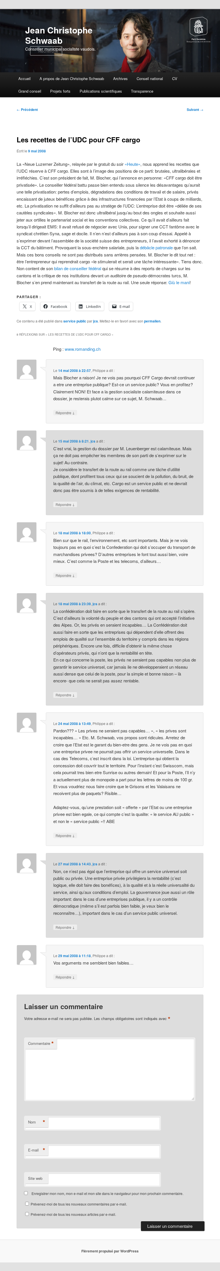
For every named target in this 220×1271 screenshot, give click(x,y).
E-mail (36, 1150)
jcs (95, 321)
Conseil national (150, 78)
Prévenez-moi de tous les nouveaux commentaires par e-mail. (79, 1204)
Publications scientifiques (101, 91)
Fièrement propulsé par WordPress (110, 1251)
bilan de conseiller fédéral (77, 268)
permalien (152, 321)
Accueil (24, 78)
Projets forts (60, 91)
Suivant (195, 109)
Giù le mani (179, 282)
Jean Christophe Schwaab (59, 35)
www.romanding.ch (83, 349)
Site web (35, 1178)
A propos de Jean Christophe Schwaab (72, 78)
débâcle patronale (156, 247)
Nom (36, 1122)
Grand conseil (29, 91)
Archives (120, 78)
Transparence (142, 91)
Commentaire (41, 1043)
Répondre (65, 412)
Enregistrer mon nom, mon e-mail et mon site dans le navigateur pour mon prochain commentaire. (107, 1193)
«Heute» (132, 164)
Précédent (27, 109)
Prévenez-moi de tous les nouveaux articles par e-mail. (73, 1214)
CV (174, 78)
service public (74, 321)
